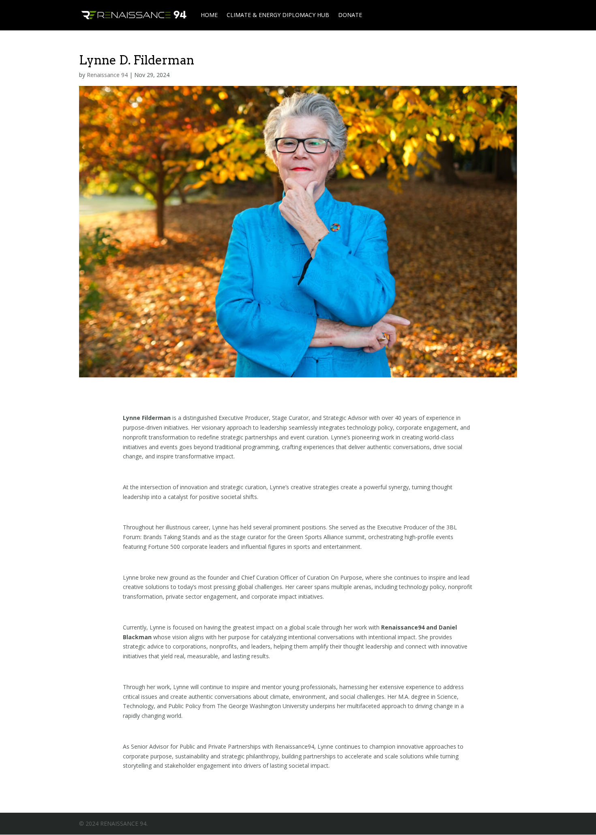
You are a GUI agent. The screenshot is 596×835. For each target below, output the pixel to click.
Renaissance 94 (107, 75)
